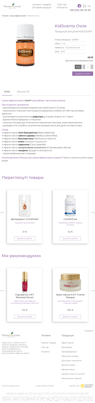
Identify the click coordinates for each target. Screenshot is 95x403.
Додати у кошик (82, 74)
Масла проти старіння (72, 378)
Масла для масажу (70, 356)
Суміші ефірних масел (17, 16)
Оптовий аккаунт (42, 7)
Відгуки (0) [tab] (23, 91)
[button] (92, 212)
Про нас (62, 4)
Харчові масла (68, 369)
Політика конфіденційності (11, 386)
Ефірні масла (67, 343)
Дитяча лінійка (68, 365)
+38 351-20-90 (80, 10)
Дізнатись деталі (24, 238)
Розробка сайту (74, 386)
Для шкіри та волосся (71, 360)
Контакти (62, 7)
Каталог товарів (41, 4)
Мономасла (67, 347)
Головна (5, 16)
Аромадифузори (69, 352)
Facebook (89, 331)
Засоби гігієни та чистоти (73, 374)
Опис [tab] (7, 91)
